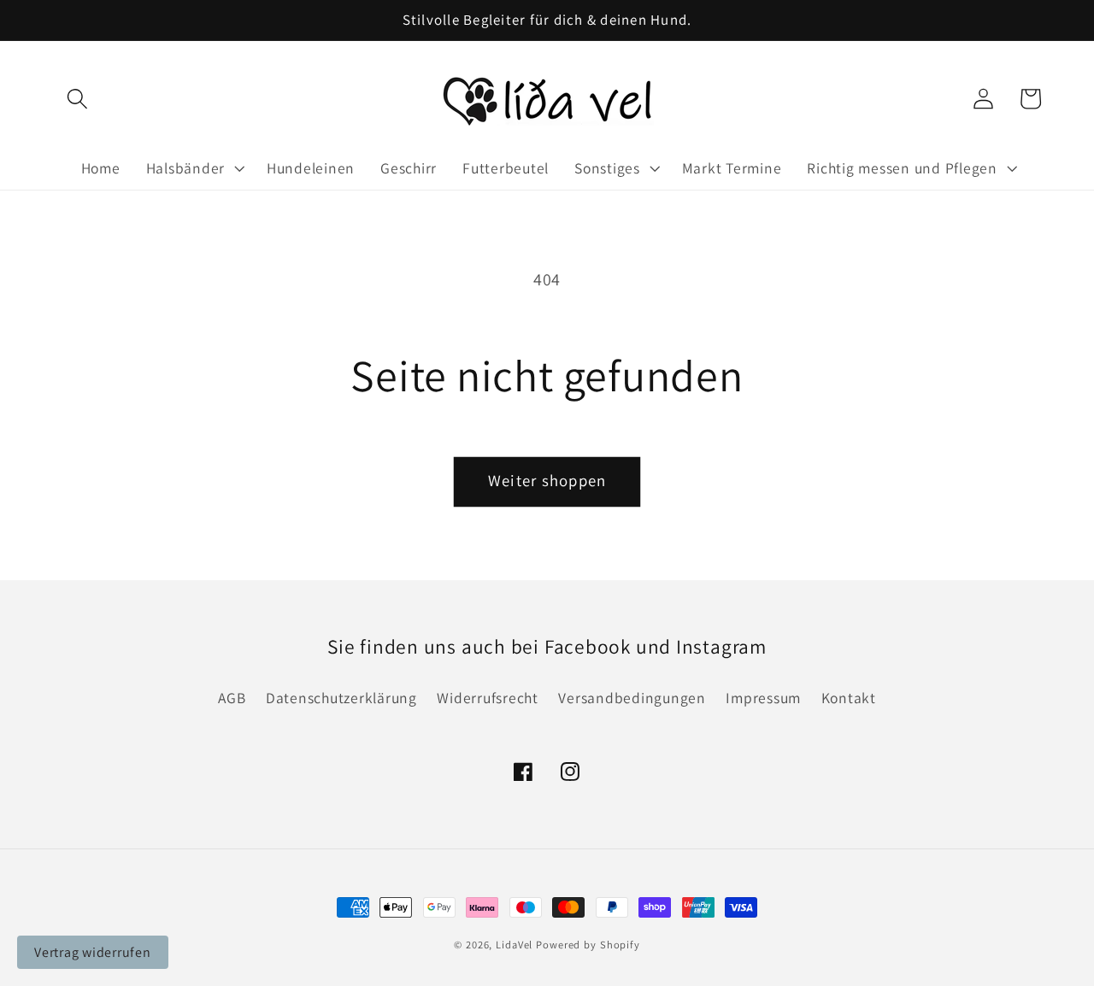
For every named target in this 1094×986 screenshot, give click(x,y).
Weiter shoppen (547, 480)
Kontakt (848, 697)
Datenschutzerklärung (341, 697)
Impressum (763, 697)
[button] (77, 98)
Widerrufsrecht (487, 697)
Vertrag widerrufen (92, 952)
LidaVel (514, 944)
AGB (231, 697)
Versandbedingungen (632, 697)
